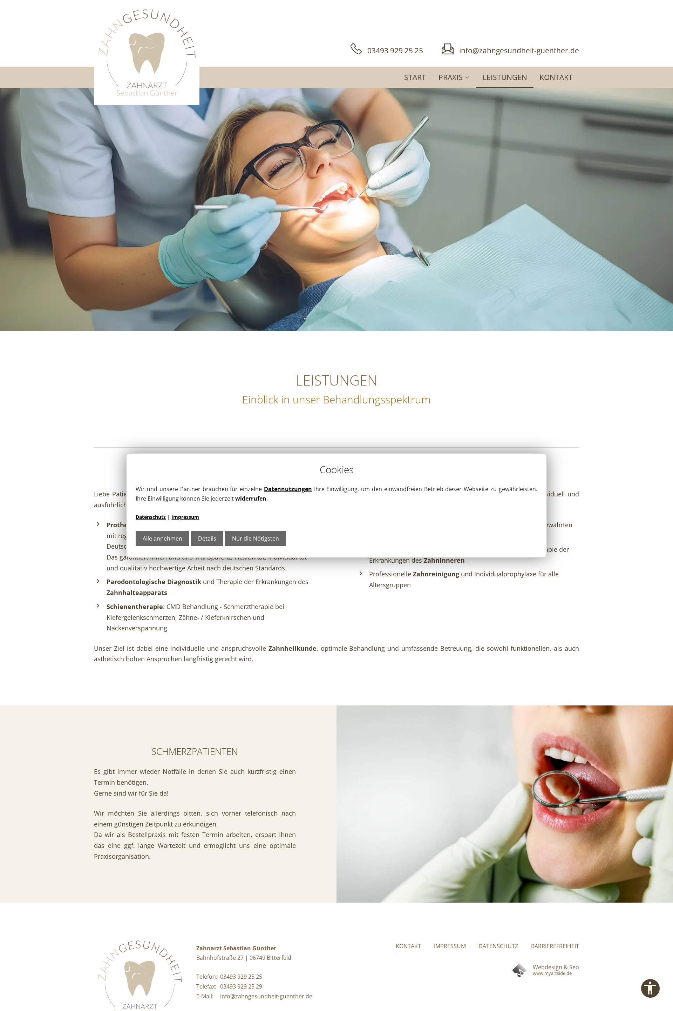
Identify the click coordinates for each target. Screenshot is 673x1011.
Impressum (185, 517)
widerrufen (250, 498)
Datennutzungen (288, 489)
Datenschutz (151, 517)
